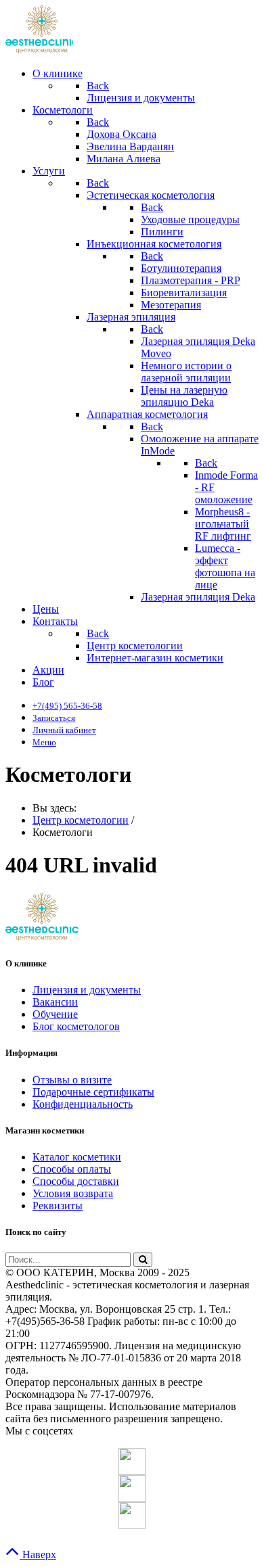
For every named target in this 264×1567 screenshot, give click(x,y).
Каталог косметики (76, 1157)
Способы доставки (75, 1181)
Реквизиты (57, 1205)
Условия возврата (72, 1193)
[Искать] (142, 1260)
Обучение (55, 1014)
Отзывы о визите (72, 1079)
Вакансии (55, 1002)
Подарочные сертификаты (93, 1092)
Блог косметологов (76, 1026)
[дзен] (132, 1515)
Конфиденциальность (82, 1104)
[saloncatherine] (132, 1488)
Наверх (38, 1554)
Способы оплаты (71, 1169)
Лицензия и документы (86, 990)
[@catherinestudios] (132, 1461)
